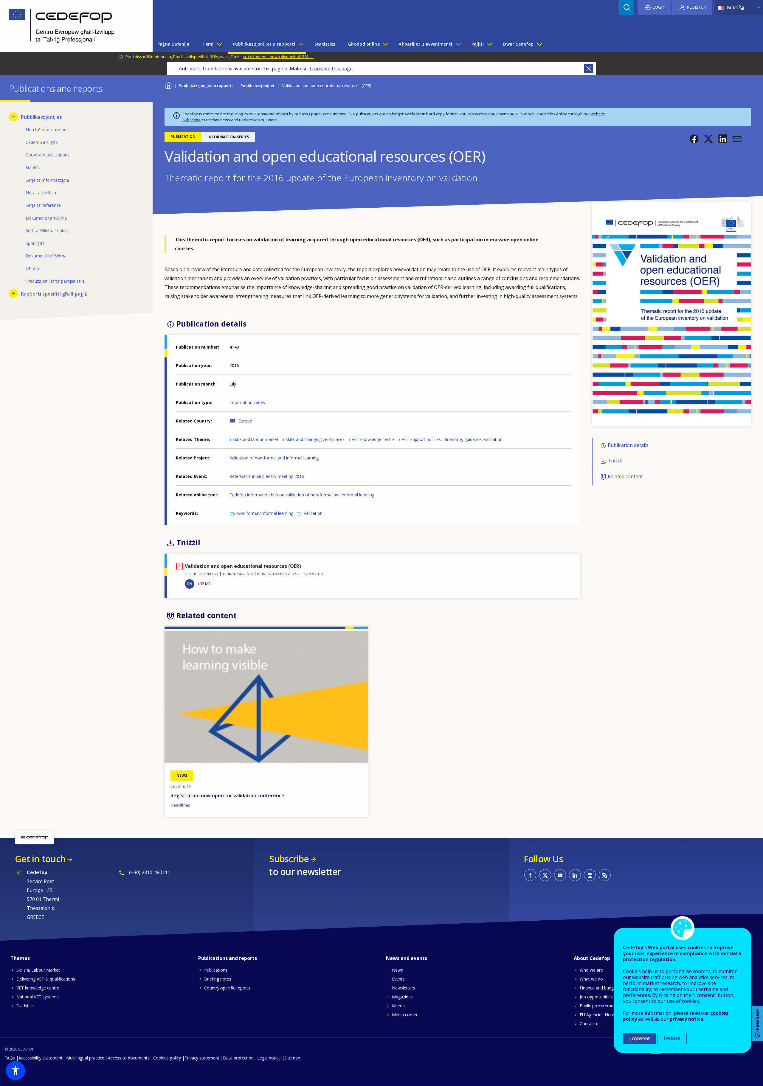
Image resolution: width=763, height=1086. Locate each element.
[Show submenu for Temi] (219, 44)
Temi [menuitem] (207, 44)
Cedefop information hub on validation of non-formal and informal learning (301, 495)
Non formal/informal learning (265, 513)
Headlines (180, 805)
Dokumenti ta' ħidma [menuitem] (46, 256)
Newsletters (403, 988)
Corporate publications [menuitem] (47, 155)
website (598, 113)
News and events (406, 958)
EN (189, 583)
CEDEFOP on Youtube (560, 875)
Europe (245, 421)
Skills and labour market (255, 439)
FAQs (9, 1058)
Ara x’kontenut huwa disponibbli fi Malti (278, 56)
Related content (625, 476)
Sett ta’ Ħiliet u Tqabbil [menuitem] (47, 230)
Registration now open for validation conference (227, 795)
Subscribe (191, 119)
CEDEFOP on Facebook (530, 875)
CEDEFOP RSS (605, 875)
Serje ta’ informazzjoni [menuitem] (47, 180)
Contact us (590, 1023)
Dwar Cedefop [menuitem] (518, 44)
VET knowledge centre (373, 439)
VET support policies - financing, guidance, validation (452, 439)
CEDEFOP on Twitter (545, 875)
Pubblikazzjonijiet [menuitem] (41, 117)
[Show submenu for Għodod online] (385, 44)
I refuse (672, 1038)
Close (588, 68)
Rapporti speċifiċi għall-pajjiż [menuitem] (54, 293)
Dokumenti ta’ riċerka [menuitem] (46, 218)
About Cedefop (592, 958)
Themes (20, 958)
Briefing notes (217, 979)
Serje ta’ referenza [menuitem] (43, 205)
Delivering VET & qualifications (45, 979)
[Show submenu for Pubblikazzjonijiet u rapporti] (300, 44)
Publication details (628, 445)
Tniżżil (615, 461)
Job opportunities (596, 997)
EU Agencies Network (600, 1014)
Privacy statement (201, 1058)
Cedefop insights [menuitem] (42, 142)
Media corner (405, 1014)
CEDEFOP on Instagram (590, 875)
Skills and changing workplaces (315, 439)
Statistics (25, 1006)
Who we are (591, 970)
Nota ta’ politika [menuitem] (41, 192)
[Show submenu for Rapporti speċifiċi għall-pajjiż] (13, 293)
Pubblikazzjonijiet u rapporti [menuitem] (264, 44)
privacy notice (686, 1019)
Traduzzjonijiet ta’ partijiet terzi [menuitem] (55, 281)
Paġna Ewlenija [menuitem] (173, 44)
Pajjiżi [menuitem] (478, 44)
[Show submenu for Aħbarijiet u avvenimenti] (457, 44)
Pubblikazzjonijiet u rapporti (206, 85)
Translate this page (331, 68)
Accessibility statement (40, 1058)
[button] (694, 139)
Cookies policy (167, 1058)
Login (659, 7)
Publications (215, 970)
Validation (313, 513)
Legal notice (269, 1058)
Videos (398, 1006)
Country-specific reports (227, 988)
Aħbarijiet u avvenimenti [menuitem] (425, 44)
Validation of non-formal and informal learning (274, 458)
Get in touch (40, 859)
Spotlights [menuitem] (35, 243)
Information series (247, 402)
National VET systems (37, 997)
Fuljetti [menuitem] (32, 167)
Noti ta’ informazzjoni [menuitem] (46, 129)
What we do (591, 979)
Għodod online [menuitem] (364, 44)
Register (696, 7)
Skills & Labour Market (38, 970)
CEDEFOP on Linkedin (575, 875)
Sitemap (292, 1058)
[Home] (72, 26)
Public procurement (598, 1006)
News (397, 970)
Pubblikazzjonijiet (258, 85)
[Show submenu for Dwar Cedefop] (539, 44)
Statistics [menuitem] (324, 44)
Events (398, 979)
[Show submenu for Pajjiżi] (489, 44)
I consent (639, 1038)
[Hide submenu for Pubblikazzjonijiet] (13, 116)
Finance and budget (599, 988)
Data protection (238, 1058)
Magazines (402, 997)
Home (168, 84)
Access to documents (129, 1058)
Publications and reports (227, 958)
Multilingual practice (85, 1058)
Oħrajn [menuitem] (32, 268)
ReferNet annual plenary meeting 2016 (266, 476)
